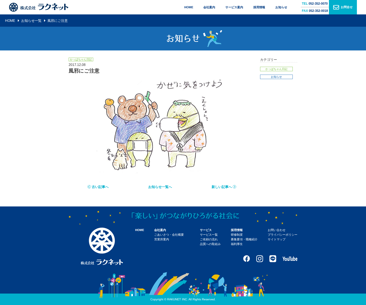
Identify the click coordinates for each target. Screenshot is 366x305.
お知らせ (281, 7)
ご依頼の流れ (209, 239)
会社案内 (209, 7)
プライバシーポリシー (282, 234)
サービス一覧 (209, 234)
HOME (188, 7)
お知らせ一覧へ (160, 187)
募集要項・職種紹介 (244, 239)
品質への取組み (210, 244)
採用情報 (259, 7)
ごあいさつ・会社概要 (169, 234)
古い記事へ (100, 187)
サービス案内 (234, 7)
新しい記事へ (222, 187)
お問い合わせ (277, 230)
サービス (206, 230)
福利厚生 (237, 244)
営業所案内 (161, 239)
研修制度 (237, 234)
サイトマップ (277, 239)
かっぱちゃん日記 (276, 69)
